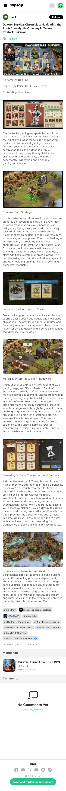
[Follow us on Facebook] (16, 770)
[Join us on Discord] (23, 770)
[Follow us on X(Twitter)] (30, 770)
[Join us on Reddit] (43, 770)
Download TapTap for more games (33, 781)
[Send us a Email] (50, 770)
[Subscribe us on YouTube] (36, 770)
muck (13, 17)
